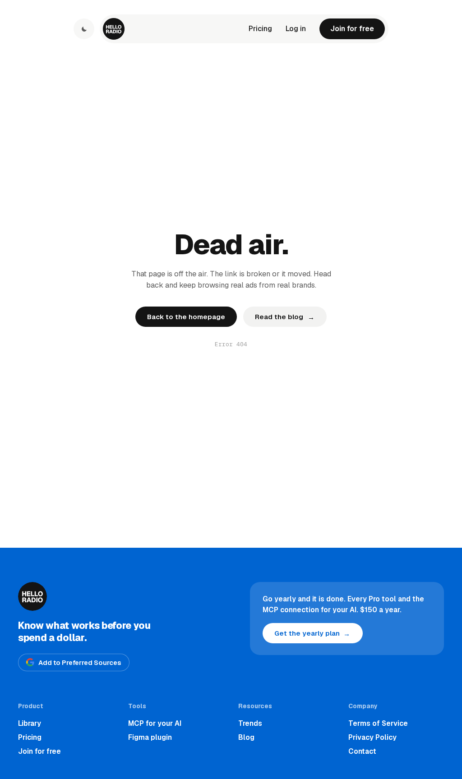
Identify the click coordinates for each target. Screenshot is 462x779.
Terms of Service (378, 723)
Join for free (352, 28)
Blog (246, 737)
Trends (250, 723)
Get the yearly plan (312, 633)
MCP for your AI (154, 723)
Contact (362, 751)
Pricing (260, 28)
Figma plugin (150, 737)
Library (29, 723)
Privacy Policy (372, 737)
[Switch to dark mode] (84, 28)
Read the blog (284, 317)
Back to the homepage (186, 316)
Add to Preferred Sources (79, 662)
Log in (296, 28)
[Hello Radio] (114, 29)
